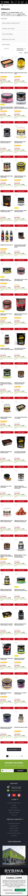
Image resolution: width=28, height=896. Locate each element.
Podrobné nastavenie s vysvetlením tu (14, 893)
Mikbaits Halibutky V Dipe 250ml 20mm (6, 177)
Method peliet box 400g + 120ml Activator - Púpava (6, 624)
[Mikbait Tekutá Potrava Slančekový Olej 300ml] (7, 580)
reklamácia (14, 835)
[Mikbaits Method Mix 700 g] (7, 63)
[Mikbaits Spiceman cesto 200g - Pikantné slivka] (7, 511)
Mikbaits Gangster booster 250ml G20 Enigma (6, 349)
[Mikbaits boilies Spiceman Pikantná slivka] (21, 304)
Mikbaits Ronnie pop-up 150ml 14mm (6, 314)
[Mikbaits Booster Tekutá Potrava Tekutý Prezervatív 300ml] (21, 546)
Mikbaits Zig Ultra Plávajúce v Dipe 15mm (5, 280)
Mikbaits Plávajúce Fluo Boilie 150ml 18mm (20, 177)
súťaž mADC (14, 807)
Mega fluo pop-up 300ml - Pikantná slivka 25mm (6, 728)
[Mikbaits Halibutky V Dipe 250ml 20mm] (7, 167)
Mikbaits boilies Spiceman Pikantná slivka (20, 314)
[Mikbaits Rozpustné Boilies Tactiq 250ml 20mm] (21, 98)
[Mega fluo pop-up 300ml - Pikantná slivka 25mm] (7, 718)
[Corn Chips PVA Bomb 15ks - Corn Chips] (21, 408)
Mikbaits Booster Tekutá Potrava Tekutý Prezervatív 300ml (20, 556)
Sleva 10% (14, 815)
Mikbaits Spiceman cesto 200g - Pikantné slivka (6, 521)
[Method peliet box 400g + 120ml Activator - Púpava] (7, 614)
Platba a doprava (14, 828)
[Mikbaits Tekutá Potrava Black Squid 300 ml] (21, 614)
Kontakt (14, 805)
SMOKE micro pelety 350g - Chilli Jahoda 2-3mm (6, 211)
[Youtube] (14, 795)
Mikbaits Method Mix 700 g (6, 72)
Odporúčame (20, 48)
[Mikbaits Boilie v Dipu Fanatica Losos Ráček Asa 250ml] (7, 546)
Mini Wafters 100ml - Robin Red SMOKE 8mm (20, 280)
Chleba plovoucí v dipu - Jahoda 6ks (6, 487)
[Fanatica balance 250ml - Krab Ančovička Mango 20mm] (21, 236)
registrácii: (4, 81)
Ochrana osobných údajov (14, 833)
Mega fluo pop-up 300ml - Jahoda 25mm (20, 693)
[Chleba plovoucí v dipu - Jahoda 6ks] (7, 477)
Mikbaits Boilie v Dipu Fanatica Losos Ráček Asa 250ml (6, 556)
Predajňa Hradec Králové (14, 803)
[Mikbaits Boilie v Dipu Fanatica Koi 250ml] (21, 373)
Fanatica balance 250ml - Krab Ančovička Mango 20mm (20, 245)
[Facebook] (8, 795)
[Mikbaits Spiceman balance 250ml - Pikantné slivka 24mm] (21, 477)
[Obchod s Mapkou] (14, 855)
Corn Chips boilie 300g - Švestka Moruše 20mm (20, 452)
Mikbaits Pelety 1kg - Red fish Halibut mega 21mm (20, 521)
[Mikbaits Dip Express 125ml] (21, 718)
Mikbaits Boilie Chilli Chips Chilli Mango (6, 659)
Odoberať (20, 770)
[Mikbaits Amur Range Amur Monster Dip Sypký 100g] (7, 373)
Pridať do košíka (7, 156)
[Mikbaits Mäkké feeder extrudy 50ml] (7, 408)
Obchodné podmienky (14, 823)
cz (26, 1)
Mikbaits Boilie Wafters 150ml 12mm (6, 693)
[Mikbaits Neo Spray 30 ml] (7, 236)
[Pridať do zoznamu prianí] (2, 57)
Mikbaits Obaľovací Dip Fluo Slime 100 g (20, 142)
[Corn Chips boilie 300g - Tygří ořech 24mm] (21, 339)
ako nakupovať (14, 826)
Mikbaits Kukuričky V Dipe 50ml (20, 73)
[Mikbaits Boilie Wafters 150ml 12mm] (7, 683)
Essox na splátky (14, 830)
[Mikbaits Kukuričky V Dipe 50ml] (21, 63)
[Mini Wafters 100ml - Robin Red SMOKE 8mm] (21, 270)
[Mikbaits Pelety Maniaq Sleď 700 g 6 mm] (7, 442)
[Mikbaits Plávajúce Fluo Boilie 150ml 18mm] (21, 167)
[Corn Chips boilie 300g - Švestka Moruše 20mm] (21, 442)
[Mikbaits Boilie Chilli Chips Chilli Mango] (7, 649)
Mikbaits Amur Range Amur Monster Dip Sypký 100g (6, 383)
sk (26, 2)
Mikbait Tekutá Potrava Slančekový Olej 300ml (6, 590)
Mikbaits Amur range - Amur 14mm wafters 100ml (20, 590)
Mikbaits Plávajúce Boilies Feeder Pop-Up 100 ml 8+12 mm (6, 108)
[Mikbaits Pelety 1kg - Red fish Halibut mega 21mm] (21, 511)
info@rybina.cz (16, 790)
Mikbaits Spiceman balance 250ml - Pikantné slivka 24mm (20, 487)
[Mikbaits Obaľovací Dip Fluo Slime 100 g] (21, 132)
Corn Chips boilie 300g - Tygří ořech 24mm (20, 349)
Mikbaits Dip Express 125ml (20, 727)
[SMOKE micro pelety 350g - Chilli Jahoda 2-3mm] (7, 201)
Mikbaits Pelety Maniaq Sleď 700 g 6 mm (6, 452)
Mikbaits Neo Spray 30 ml (6, 244)
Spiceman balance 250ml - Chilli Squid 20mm (20, 211)
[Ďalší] (22, 756)
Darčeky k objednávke (14, 810)
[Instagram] (19, 795)
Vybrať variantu (7, 87)
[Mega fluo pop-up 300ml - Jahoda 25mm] (21, 683)
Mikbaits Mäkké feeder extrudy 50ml (6, 418)
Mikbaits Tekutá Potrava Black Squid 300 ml (20, 624)
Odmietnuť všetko (7, 890)
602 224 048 (16, 788)
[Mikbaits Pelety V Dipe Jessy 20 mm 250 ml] (7, 132)
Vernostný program (14, 812)
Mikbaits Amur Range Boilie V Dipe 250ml (19, 659)
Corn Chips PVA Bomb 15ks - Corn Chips (20, 418)
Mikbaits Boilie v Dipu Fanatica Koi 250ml (19, 383)
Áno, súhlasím (20, 890)
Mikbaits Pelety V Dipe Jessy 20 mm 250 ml (5, 142)
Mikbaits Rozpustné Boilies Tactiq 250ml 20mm (20, 108)
